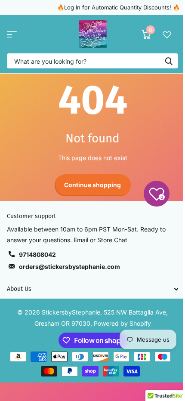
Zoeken (168, 60)
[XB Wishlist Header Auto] (166, 34)
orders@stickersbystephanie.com (69, 266)
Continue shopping (92, 184)
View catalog (12, 34)
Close (92, 289)
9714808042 (37, 254)
